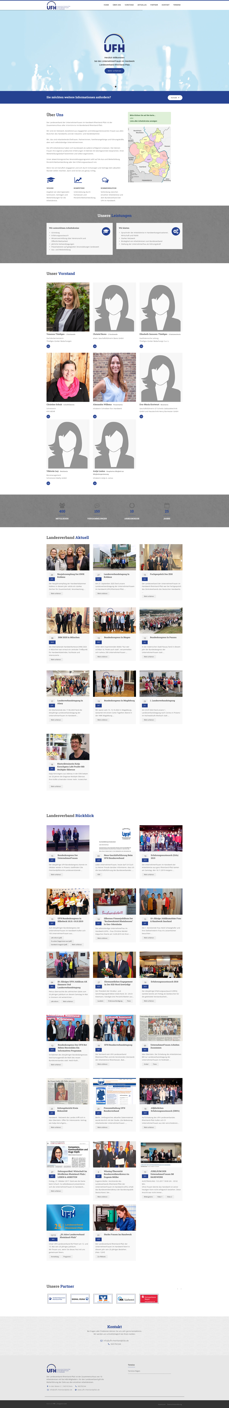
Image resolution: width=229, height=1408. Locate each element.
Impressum (162, 1404)
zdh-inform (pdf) (56, 938)
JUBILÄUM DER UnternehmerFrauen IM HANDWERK (162, 1174)
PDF (99, 875)
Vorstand (129, 5)
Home (106, 5)
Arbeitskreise (71, 125)
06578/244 (116, 1344)
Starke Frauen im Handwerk (118, 1234)
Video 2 (169, 1197)
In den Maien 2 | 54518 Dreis (61, 1386)
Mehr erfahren (114, 71)
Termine (177, 5)
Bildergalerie (148, 1197)
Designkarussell (62, 1404)
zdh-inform (54, 1001)
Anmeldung (55, 1257)
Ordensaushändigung (115, 1001)
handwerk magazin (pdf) (59, 945)
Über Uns (117, 5)
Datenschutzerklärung (174, 1404)
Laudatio (100, 1001)
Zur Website (102, 1257)
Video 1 (159, 1197)
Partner (154, 5)
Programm (67, 1257)
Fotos (129, 1001)
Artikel (146, 1064)
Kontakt (165, 5)
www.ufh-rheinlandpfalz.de (89, 1390)
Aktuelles (142, 5)
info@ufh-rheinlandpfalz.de (116, 1340)
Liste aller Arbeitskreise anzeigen (143, 121)
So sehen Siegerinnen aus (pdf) (61, 941)
